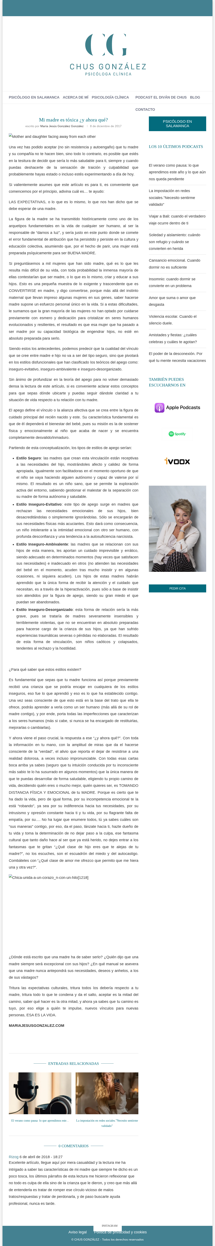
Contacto (145, 110)
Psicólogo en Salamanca (34, 97)
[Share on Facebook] (40, 1044)
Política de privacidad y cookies (120, 1232)
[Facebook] (100, 10)
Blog (195, 97)
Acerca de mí (75, 97)
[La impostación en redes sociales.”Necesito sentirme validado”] (107, 1093)
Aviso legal (77, 1232)
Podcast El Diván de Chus (161, 97)
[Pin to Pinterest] (60, 1044)
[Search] (110, 122)
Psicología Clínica (110, 97)
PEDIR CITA (177, 588)
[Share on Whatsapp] (80, 1044)
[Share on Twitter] (50, 1044)
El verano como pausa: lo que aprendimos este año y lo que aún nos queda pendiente (177, 172)
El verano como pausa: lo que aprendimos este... (40, 1120)
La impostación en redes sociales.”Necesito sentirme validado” (172, 198)
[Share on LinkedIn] (70, 1044)
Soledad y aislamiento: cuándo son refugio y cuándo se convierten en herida (174, 242)
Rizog (13, 1157)
